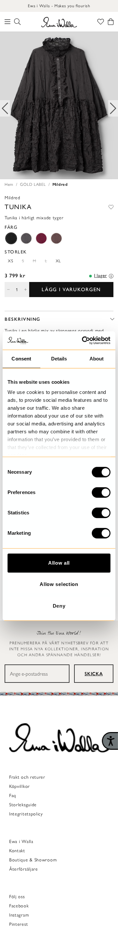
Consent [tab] (21, 358)
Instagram (19, 915)
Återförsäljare (23, 869)
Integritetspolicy (26, 814)
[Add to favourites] (110, 207)
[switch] (101, 492)
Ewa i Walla (21, 841)
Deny (59, 606)
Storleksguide (23, 805)
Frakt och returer (27, 777)
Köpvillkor (19, 786)
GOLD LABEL (33, 184)
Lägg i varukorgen (71, 289)
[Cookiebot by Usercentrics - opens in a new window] (83, 340)
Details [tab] (59, 358)
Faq (12, 795)
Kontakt (17, 851)
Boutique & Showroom (33, 860)
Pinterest (18, 924)
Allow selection (59, 584)
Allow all (59, 563)
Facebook (19, 906)
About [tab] (96, 358)
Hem (9, 184)
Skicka (94, 674)
